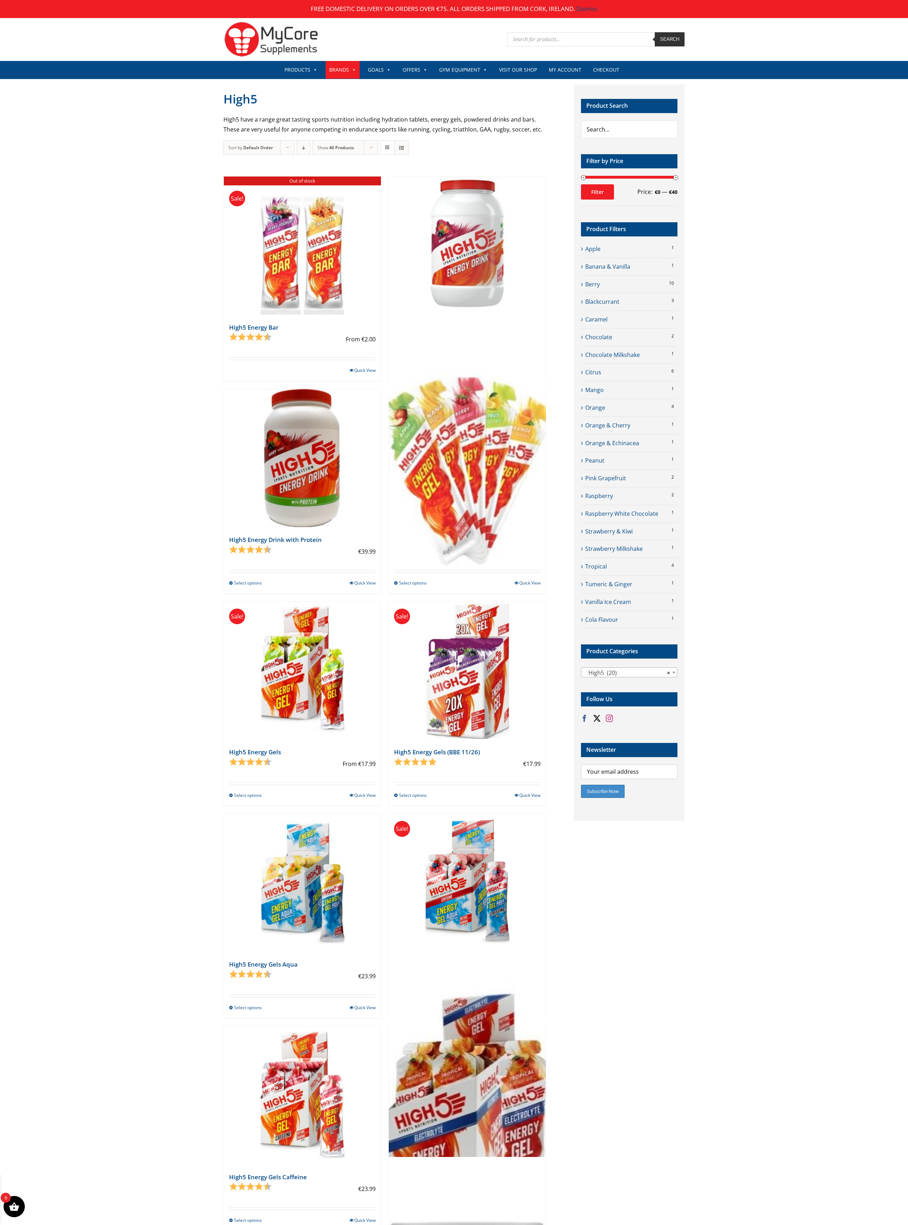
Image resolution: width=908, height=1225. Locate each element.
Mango (594, 390)
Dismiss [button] (587, 9)
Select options (248, 583)
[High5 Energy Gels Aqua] (302, 883)
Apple (592, 249)
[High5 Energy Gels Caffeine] (302, 1095)
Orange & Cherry (607, 425)
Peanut (594, 460)
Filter (597, 192)
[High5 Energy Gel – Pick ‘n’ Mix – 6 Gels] (467, 437)
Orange (595, 408)
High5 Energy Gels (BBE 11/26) (437, 752)
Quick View (365, 370)
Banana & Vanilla (607, 266)
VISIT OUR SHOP (518, 69)
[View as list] (401, 148)
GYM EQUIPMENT (459, 69)
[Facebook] (584, 718)
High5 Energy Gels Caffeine (268, 1177)
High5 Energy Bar (253, 327)
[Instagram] (609, 718)
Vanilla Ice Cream (608, 602)
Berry (592, 284)
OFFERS (411, 69)
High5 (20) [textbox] (627, 673)
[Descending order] (303, 147)
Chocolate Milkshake (612, 355)
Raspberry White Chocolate (621, 514)
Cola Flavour (601, 619)
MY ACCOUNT (565, 69)
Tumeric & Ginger (608, 584)
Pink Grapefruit (605, 478)
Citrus (593, 372)
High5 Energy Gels (255, 752)
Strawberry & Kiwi (609, 531)
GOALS (376, 69)
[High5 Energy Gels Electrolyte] (467, 1074)
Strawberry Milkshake (614, 549)
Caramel (596, 319)
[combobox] (629, 672)
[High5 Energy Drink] (467, 245)
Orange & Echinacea (612, 443)
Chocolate (598, 337)
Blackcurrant (602, 302)
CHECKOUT (606, 69)
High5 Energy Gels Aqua (263, 964)
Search (669, 39)
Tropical (596, 566)
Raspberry (599, 496)
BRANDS (339, 69)
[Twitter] (596, 718)
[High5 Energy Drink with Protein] (302, 458)
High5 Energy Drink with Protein (275, 540)
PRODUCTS (297, 69)
